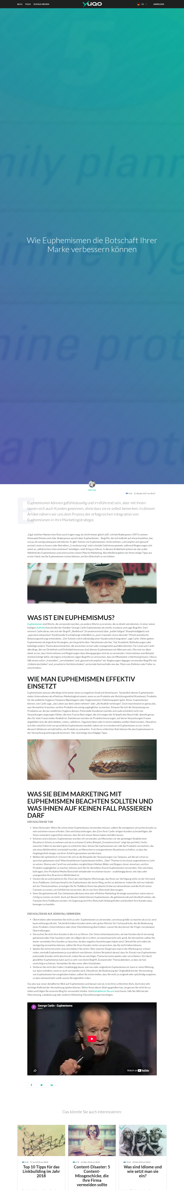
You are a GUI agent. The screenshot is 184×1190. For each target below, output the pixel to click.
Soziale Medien (41, 4)
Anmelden (158, 4)
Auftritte (41, 627)
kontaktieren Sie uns (103, 991)
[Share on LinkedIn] (52, 1086)
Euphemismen (34, 623)
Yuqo (28, 4)
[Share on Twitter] (42, 1086)
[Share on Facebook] (31, 1086)
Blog (19, 4)
